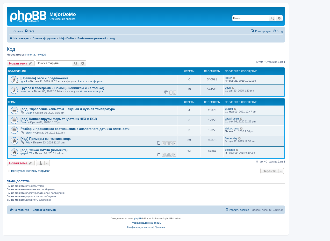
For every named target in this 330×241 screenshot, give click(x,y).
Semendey (231, 138)
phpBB (138, 218)
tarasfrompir (232, 118)
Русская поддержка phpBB (146, 222)
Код (11, 49)
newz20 (41, 54)
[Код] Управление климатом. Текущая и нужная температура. (68, 109)
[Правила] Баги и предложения (45, 78)
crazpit (229, 108)
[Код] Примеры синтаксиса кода (46, 139)
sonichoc (26, 91)
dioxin (29, 132)
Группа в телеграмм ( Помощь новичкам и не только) (62, 88)
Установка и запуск (91, 91)
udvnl (228, 87)
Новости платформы (89, 81)
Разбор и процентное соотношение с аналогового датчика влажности (75, 129)
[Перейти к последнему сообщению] (234, 77)
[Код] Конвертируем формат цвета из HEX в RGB (59, 119)
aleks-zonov (232, 128)
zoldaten (230, 149)
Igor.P (24, 81)
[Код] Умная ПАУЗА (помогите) (44, 150)
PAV (28, 142)
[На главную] (29, 15)
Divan (29, 112)
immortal (30, 54)
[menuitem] (29, 31)
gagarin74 (26, 153)
